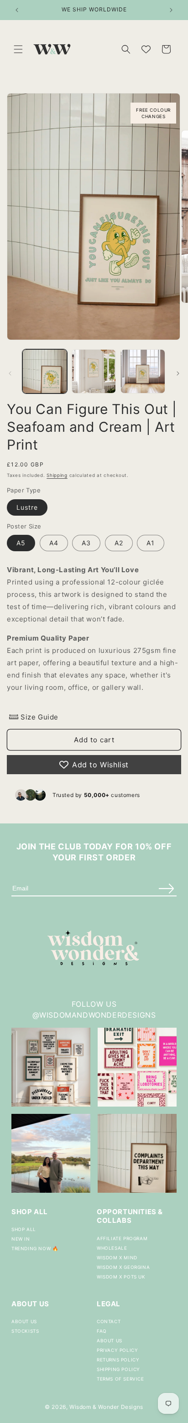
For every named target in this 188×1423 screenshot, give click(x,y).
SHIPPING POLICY (118, 1369)
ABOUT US (24, 1321)
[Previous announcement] (17, 10)
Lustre (27, 507)
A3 (86, 543)
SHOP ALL (23, 1229)
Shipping (57, 475)
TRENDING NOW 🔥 (34, 1248)
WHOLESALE (112, 1248)
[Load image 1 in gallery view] (44, 371)
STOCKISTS (25, 1331)
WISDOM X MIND (117, 1257)
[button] (18, 49)
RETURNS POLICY (118, 1359)
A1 (150, 543)
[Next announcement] (171, 10)
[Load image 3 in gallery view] (142, 371)
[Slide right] (178, 373)
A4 (53, 543)
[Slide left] (10, 373)
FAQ (102, 1331)
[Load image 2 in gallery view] (94, 371)
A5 (21, 543)
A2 (119, 543)
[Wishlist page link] (146, 49)
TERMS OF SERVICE (120, 1379)
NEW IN (20, 1239)
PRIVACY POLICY (117, 1350)
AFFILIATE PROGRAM (122, 1238)
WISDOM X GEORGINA (123, 1267)
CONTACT (108, 1321)
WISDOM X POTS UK (121, 1276)
